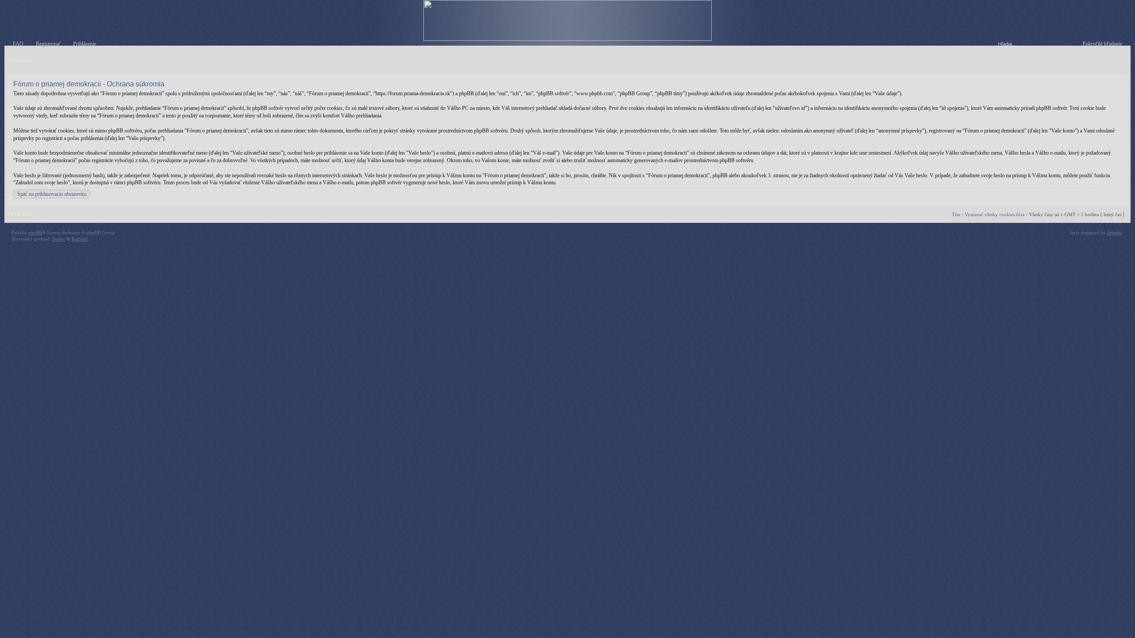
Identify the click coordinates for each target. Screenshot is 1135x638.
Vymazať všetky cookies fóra (995, 214)
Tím (956, 214)
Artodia (1114, 232)
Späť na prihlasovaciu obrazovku (51, 194)
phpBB (35, 232)
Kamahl (80, 238)
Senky (58, 238)
